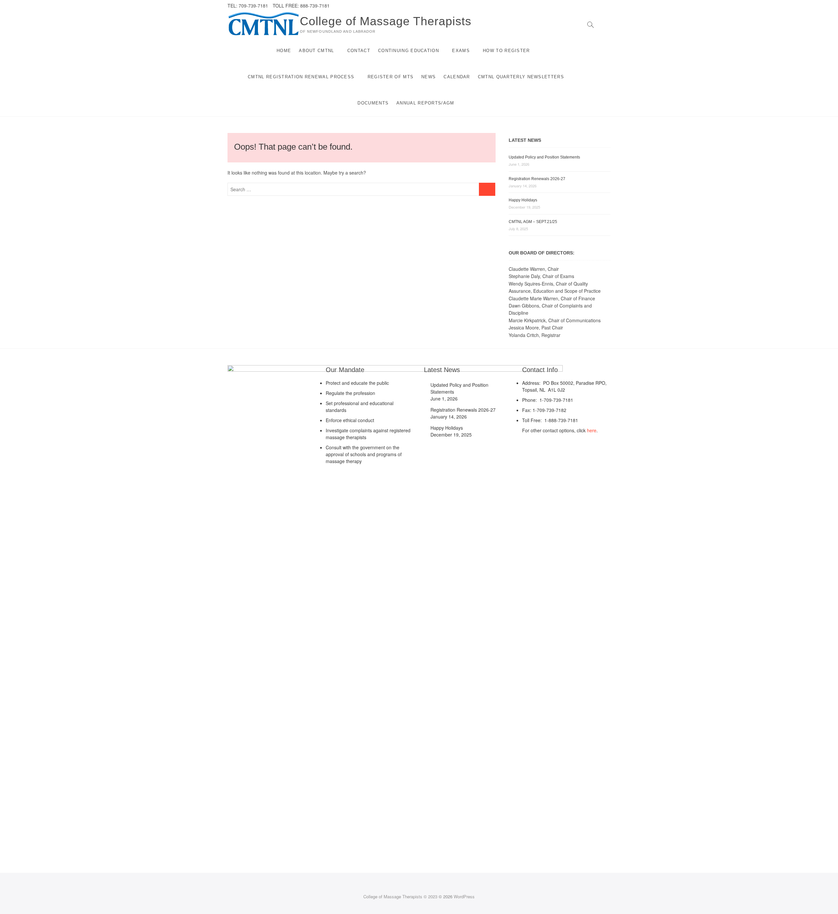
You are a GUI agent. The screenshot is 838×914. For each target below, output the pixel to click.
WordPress (464, 896)
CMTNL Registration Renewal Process (301, 76)
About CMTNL (316, 50)
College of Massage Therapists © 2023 (400, 896)
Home (284, 50)
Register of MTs (391, 76)
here (591, 430)
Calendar (457, 76)
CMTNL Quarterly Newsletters (521, 76)
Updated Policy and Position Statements (544, 157)
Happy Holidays (523, 200)
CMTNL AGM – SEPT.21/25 (533, 221)
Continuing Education (408, 50)
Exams (461, 50)
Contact (358, 50)
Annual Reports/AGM (425, 103)
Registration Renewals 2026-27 (537, 179)
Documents (373, 103)
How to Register (506, 50)
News (428, 76)
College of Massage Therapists (385, 21)
